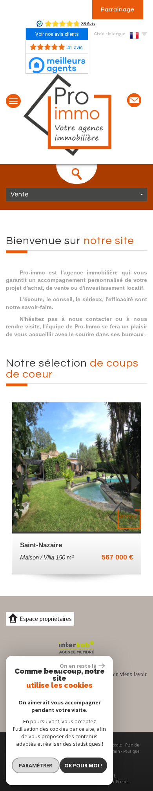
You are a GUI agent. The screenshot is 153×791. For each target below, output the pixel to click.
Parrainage (118, 10)
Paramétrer (35, 765)
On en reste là (78, 665)
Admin (114, 751)
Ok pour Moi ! (83, 765)
